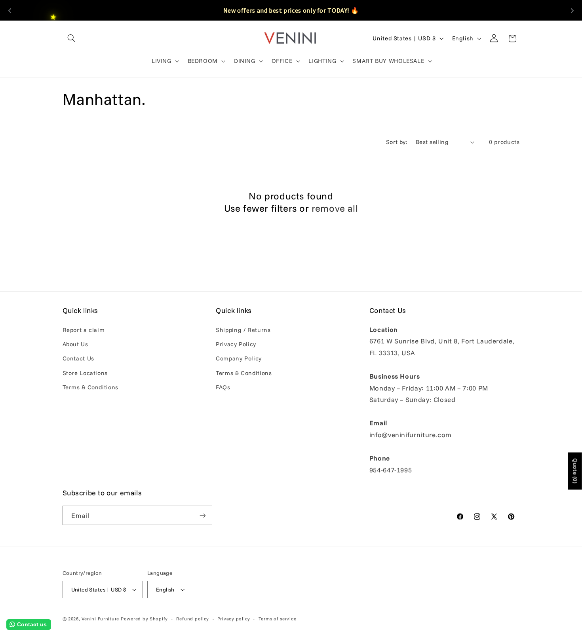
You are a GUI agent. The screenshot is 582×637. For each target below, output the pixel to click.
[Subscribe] (202, 515)
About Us (75, 344)
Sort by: (396, 142)
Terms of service (278, 619)
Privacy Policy (236, 344)
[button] (72, 38)
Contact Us (78, 358)
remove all (335, 208)
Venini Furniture (101, 619)
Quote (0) (575, 470)
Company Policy (239, 358)
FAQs (223, 387)
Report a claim (84, 330)
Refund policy (192, 619)
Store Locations (85, 373)
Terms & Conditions (90, 387)
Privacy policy (233, 619)
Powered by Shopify (144, 619)
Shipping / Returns (243, 330)
